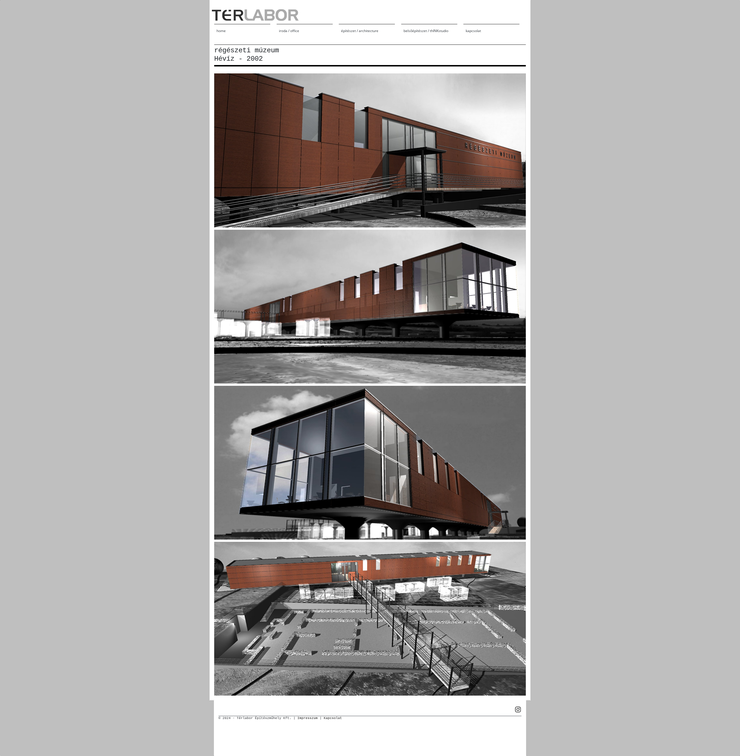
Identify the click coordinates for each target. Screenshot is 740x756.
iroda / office (289, 30)
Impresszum (307, 718)
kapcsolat (473, 30)
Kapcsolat (333, 718)
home (221, 30)
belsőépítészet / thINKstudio (426, 30)
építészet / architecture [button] (359, 30)
